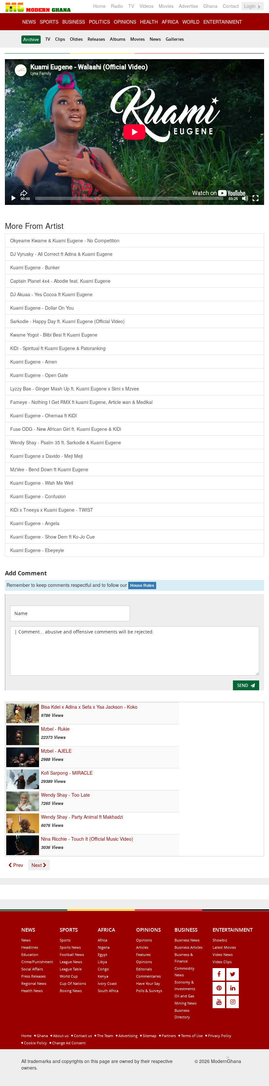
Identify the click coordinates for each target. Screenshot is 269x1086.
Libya (102, 961)
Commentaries (148, 976)
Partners (168, 1035)
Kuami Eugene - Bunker (35, 267)
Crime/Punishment (37, 961)
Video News (223, 954)
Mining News (186, 1003)
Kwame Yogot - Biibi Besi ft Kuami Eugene (53, 334)
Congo (103, 968)
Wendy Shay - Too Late (65, 794)
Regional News (33, 983)
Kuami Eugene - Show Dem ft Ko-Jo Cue (52, 536)
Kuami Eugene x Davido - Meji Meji (46, 456)
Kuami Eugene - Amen (33, 361)
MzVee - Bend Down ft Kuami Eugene (49, 469)
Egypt (102, 954)
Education (29, 954)
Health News (32, 990)
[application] (134, 132)
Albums (117, 39)
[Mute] (245, 198)
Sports (65, 940)
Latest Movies (224, 947)
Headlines (29, 947)
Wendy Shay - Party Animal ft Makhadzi (82, 816)
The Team (104, 1035)
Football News (72, 954)
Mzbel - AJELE (56, 750)
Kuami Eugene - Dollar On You (42, 307)
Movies (166, 6)
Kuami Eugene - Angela (34, 523)
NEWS (29, 21)
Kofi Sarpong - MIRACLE (67, 772)
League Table (71, 968)
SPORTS (49, 21)
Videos (146, 6)
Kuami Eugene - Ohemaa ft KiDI (43, 415)
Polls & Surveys (149, 990)
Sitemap (149, 1035)
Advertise (188, 6)
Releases (96, 39)
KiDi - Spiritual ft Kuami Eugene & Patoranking (58, 348)
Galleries (175, 39)
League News (71, 961)
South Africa (108, 990)
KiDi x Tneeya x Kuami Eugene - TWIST (51, 509)
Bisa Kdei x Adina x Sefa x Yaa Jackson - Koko (89, 706)
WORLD (190, 21)
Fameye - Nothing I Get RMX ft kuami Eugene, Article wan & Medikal (81, 402)
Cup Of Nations (73, 983)
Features (143, 954)
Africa (102, 940)
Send (242, 685)
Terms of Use (191, 1035)
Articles (142, 947)
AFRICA (170, 21)
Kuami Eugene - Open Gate (39, 375)
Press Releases (33, 976)
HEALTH (149, 21)
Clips (60, 39)
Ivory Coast (107, 983)
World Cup (69, 976)
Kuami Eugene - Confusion (38, 496)
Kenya (103, 976)
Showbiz (220, 940)
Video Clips (222, 961)
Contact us (82, 1035)
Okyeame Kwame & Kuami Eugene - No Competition (64, 240)
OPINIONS (125, 21)
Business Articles (188, 947)
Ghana (210, 6)
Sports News (70, 947)
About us (60, 1035)
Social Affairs (32, 968)
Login (250, 6)
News (155, 39)
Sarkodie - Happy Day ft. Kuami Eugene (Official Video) (67, 321)
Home (99, 6)
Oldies (76, 39)
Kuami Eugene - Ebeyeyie (37, 550)
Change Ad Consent (68, 1042)
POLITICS (99, 21)
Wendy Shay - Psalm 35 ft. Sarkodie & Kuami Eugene (65, 442)
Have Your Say (148, 983)
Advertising (127, 1035)
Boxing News (71, 990)
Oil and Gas (184, 995)
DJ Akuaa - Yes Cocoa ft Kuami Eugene (51, 294)
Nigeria (104, 947)
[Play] (13, 198)
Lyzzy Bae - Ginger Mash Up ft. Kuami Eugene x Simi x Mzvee (74, 388)
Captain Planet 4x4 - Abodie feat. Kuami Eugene (60, 280)
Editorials (144, 968)
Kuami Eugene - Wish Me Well (41, 482)
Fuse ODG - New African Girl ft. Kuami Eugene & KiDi (65, 429)
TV (131, 6)
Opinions (144, 940)
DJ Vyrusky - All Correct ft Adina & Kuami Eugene (61, 254)
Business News (187, 940)
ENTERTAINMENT (222, 21)
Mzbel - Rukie (55, 728)
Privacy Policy (219, 1035)
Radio (117, 6)
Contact (231, 6)
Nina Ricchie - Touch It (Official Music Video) (87, 838)
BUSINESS (73, 21)
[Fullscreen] (255, 198)
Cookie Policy (35, 1042)
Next (37, 864)
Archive (31, 39)
